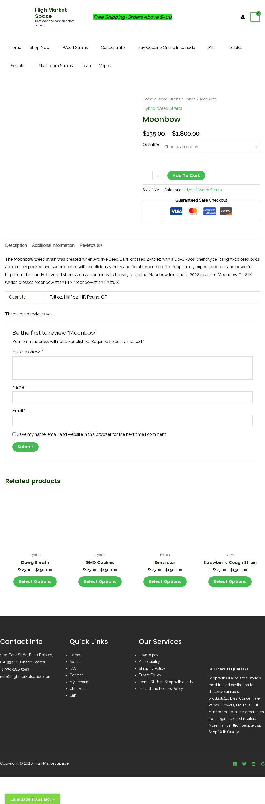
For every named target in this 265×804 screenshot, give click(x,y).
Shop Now (40, 47)
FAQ (73, 668)
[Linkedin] (254, 764)
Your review (27, 351)
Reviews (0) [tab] (91, 245)
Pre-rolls (17, 65)
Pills (212, 47)
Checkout (78, 688)
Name (19, 387)
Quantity (151, 144)
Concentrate (113, 47)
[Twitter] (244, 764)
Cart (73, 695)
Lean (86, 65)
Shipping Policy (152, 668)
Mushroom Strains (55, 65)
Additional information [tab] (53, 245)
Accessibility (149, 662)
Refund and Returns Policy (161, 688)
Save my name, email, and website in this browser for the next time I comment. (92, 434)
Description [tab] (16, 245)
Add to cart (186, 175)
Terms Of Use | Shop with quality (166, 682)
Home (15, 47)
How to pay (148, 655)
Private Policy (150, 675)
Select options (35, 581)
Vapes (105, 65)
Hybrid (190, 99)
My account (79, 682)
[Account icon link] (242, 17)
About (75, 662)
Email (18, 410)
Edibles (235, 47)
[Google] (263, 764)
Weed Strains (75, 47)
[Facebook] (235, 764)
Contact (76, 675)
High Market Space (51, 13)
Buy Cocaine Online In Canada (166, 47)
